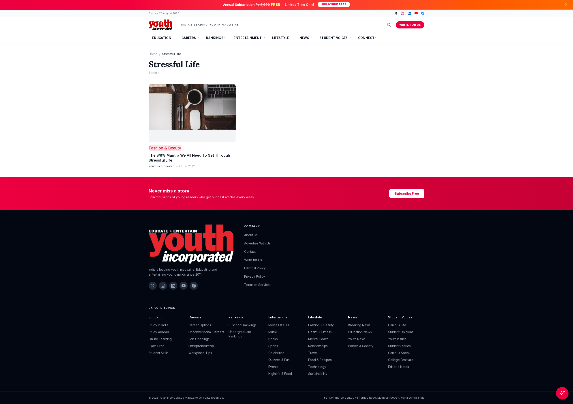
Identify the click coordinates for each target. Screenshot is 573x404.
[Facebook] (422, 13)
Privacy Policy (254, 276)
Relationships (318, 346)
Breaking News (359, 325)
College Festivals (400, 360)
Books (273, 339)
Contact (250, 251)
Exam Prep (157, 346)
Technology (317, 367)
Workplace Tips (200, 353)
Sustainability (317, 374)
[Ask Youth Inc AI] (562, 393)
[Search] (389, 25)
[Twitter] (396, 13)
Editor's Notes (398, 367)
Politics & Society (360, 346)
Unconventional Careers (206, 332)
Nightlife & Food (280, 374)
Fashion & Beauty (165, 148)
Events (273, 367)
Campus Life (397, 325)
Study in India (158, 325)
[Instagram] (402, 13)
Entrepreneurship (201, 346)
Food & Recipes (320, 360)
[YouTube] (416, 13)
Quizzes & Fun (279, 360)
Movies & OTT (279, 325)
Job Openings (199, 339)
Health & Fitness (320, 332)
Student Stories (399, 346)
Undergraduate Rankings (240, 334)
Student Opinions (400, 332)
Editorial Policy (255, 268)
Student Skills (158, 353)
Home (153, 54)
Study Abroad (159, 332)
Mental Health (318, 339)
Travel (313, 353)
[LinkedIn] (409, 13)
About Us (251, 235)
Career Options (199, 325)
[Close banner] (566, 4)
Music (272, 332)
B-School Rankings (243, 325)
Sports (273, 346)
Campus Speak (399, 353)
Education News (360, 332)
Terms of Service (257, 285)
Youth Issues (397, 339)
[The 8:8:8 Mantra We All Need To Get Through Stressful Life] (192, 113)
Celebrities (276, 353)
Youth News (357, 339)
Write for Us (410, 24)
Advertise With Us (257, 243)
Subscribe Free (333, 4)
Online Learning (160, 339)
